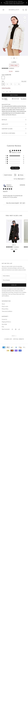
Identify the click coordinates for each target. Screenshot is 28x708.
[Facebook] (12, 329)
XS (3, 84)
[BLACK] (14, 251)
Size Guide (4, 324)
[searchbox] (8, 175)
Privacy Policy (5, 309)
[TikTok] (19, 329)
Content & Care (7, 128)
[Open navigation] (3, 9)
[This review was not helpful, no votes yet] (23, 203)
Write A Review (15, 168)
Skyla (14, 244)
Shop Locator (5, 306)
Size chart (23, 81)
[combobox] (19, 179)
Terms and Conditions (7, 311)
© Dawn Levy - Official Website (14, 339)
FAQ (3, 326)
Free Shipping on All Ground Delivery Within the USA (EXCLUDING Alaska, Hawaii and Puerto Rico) (14, 2)
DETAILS (4, 119)
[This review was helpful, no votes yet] (20, 203)
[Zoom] (25, 17)
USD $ (13, 335)
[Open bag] (26, 10)
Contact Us (24, 98)
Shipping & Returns (8, 133)
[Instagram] (15, 329)
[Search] (23, 10)
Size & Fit (5, 124)
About (3, 304)
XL (19, 84)
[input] (14, 275)
